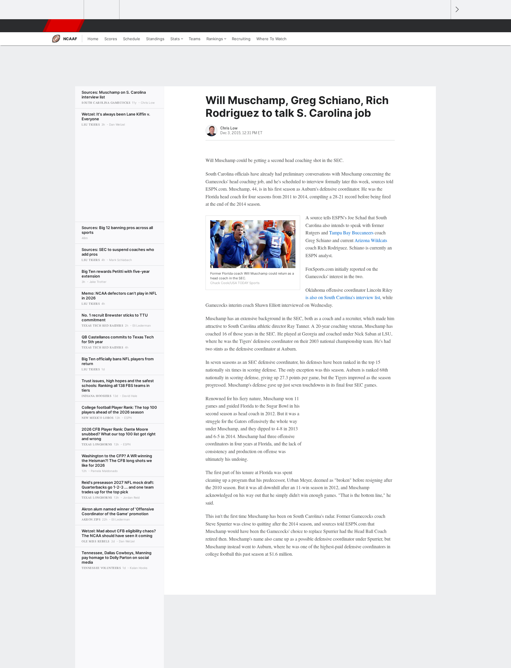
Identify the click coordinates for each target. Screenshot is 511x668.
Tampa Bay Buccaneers (351, 232)
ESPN (64, 25)
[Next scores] (457, 9)
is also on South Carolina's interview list (342, 297)
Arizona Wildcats (371, 240)
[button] (443, 25)
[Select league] (66, 9)
